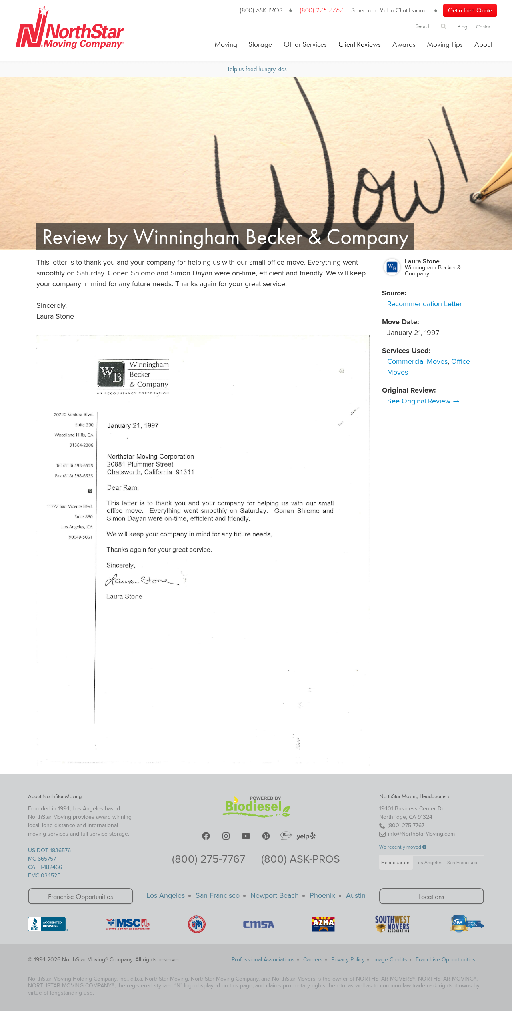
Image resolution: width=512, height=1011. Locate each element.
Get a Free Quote (470, 10)
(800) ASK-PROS (261, 10)
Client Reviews (359, 44)
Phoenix (322, 895)
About (483, 44)
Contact (484, 26)
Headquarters (396, 862)
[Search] (444, 26)
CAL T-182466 (45, 867)
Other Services (305, 44)
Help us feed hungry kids (256, 69)
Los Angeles (429, 862)
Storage (260, 44)
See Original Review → (423, 401)
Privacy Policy (348, 959)
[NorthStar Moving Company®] (70, 26)
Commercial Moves (417, 361)
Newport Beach (274, 895)
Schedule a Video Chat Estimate (389, 10)
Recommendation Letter (424, 303)
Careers (313, 959)
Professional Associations (263, 959)
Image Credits (390, 959)
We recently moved (400, 847)
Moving (225, 44)
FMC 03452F (44, 875)
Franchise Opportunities (80, 896)
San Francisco (462, 862)
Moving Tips (445, 44)
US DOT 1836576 (49, 850)
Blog (462, 26)
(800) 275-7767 (208, 859)
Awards (404, 44)
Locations (431, 896)
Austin (356, 895)
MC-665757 (42, 858)
